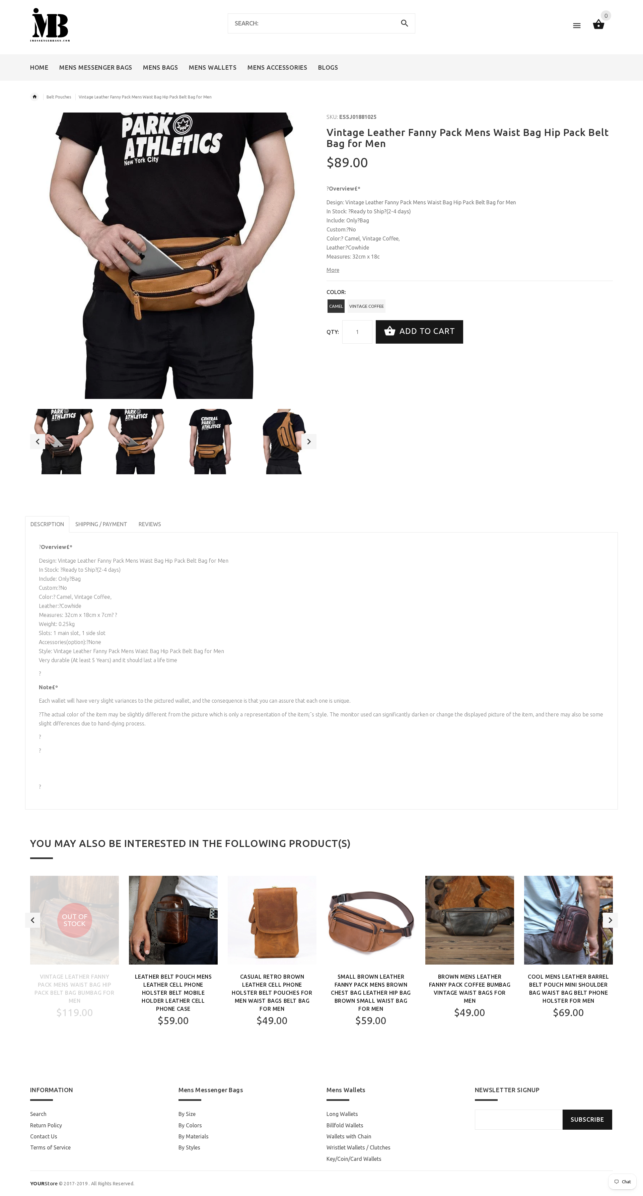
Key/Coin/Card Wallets (354, 1159)
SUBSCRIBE (587, 1119)
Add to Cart (426, 331)
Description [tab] (47, 524)
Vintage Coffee (366, 306)
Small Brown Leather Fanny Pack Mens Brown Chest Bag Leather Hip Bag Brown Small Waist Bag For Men (371, 993)
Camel (336, 306)
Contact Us (43, 1136)
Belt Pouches (59, 97)
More (333, 270)
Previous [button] (37, 441)
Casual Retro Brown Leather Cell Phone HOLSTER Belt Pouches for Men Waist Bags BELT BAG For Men (272, 993)
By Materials (193, 1136)
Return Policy (46, 1125)
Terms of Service (50, 1147)
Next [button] (308, 441)
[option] (62, 441)
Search (38, 1114)
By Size (187, 1114)
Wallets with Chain (349, 1136)
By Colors (190, 1125)
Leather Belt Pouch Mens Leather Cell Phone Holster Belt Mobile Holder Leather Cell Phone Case (173, 993)
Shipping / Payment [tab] (101, 524)
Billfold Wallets (345, 1125)
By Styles (189, 1147)
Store (44, 1183)
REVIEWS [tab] (150, 524)
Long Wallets (342, 1114)
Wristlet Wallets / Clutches (358, 1147)
